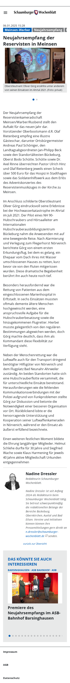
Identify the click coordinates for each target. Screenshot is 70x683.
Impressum (10, 651)
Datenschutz (11, 678)
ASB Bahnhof (41, 570)
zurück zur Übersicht (35, 543)
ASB (54, 570)
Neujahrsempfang (48, 30)
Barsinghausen (19, 570)
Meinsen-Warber (17, 30)
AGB (5, 665)
